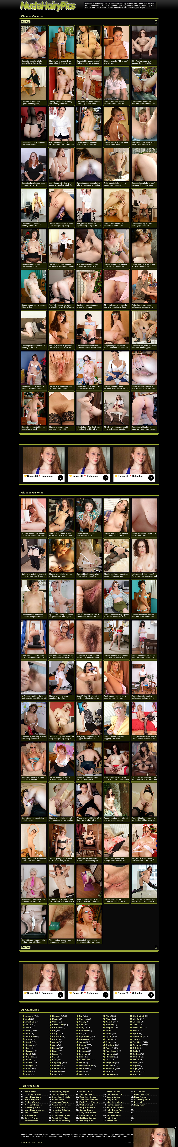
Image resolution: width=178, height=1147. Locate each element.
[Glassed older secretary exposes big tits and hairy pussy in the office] (116, 596)
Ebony (55, 1051)
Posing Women (32, 1102)
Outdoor (110, 1045)
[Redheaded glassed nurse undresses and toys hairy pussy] (89, 922)
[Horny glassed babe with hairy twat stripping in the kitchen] (61, 83)
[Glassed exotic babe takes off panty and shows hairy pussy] (144, 596)
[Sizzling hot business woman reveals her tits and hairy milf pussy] (89, 840)
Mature (82, 1068)
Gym (81, 1025)
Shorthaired (138, 1016)
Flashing (56, 1071)
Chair (54, 1022)
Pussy (109, 1065)
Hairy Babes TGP (142, 1094)
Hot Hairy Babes (59, 1094)
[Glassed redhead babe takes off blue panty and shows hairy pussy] (116, 637)
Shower (136, 1022)
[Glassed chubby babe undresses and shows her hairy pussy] (144, 327)
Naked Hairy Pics (60, 1118)
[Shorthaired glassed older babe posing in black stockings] (116, 556)
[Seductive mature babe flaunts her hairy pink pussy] (34, 759)
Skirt (135, 1025)
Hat (80, 1033)
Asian (28, 1025)
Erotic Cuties (85, 1092)
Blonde (28, 1062)
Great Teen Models (61, 1097)
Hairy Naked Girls (87, 1107)
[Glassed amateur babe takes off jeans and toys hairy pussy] (61, 205)
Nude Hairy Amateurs (34, 1110)
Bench (28, 1054)
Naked (109, 1022)
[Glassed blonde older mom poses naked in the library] (89, 124)
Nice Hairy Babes (33, 1107)
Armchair (29, 1022)
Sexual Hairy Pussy (61, 1121)
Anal (27, 1019)
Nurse (109, 1033)
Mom (108, 1016)
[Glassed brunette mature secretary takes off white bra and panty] (116, 368)
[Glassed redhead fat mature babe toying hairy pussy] (61, 759)
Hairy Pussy (139, 1105)
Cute (54, 1045)
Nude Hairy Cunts (33, 1097)
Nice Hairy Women (115, 1102)
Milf (81, 1071)
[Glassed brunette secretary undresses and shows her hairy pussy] (144, 678)
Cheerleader (58, 1025)
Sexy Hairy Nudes (87, 1113)
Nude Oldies (30, 1115)
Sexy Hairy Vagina (60, 1092)
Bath (27, 1033)
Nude (108, 1030)
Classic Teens (86, 1110)
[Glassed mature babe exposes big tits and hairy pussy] (144, 246)
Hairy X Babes (113, 1092)
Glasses (83, 1019)
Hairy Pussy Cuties (61, 1115)
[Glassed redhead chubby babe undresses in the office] (34, 165)
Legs (81, 1048)
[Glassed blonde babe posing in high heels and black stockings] (144, 800)
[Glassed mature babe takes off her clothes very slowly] (89, 368)
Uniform (136, 1071)
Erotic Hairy (30, 1092)
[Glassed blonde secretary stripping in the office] (34, 205)
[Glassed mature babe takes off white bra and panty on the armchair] (34, 368)
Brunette (56, 1016)
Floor (54, 1074)
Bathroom (30, 1036)
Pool (108, 1060)
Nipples (109, 1028)
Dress (55, 1048)
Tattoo (136, 1060)
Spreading (138, 1036)
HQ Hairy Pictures (33, 1094)
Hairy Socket (113, 1113)
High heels (84, 1036)
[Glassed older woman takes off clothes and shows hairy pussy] (89, 43)
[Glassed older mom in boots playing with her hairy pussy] (116, 881)
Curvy (55, 1042)
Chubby (56, 1028)
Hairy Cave (112, 1121)
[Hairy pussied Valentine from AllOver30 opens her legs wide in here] (61, 515)
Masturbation (85, 1065)
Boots (28, 1071)
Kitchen (82, 1045)
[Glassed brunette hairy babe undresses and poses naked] (34, 596)
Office (109, 1039)
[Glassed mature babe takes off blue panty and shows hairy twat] (61, 800)
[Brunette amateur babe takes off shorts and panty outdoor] (116, 800)
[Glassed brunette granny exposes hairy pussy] (34, 246)
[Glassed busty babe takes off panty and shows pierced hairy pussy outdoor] (144, 83)
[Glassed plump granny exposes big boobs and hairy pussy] (34, 881)
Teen (135, 1062)
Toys (135, 1068)
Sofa (135, 1030)
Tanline (136, 1054)
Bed (27, 1048)
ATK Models (139, 1092)
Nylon (109, 1036)
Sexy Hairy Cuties (87, 1097)
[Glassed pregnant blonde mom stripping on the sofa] (34, 327)
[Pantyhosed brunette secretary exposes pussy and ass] (34, 124)
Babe (27, 1030)
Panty (108, 1048)
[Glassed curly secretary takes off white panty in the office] (34, 718)
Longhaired (84, 1060)
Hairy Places (140, 1097)
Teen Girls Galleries (88, 1099)
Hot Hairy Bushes (87, 1118)
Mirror (82, 1074)
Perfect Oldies (31, 1113)
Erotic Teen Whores (88, 1102)
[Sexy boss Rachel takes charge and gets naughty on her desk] (144, 881)
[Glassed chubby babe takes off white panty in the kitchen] (89, 83)
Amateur (29, 1016)
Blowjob (29, 1065)
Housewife (84, 1039)
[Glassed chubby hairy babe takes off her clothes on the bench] (34, 43)
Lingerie (83, 1054)
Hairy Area (111, 1118)
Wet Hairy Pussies (33, 1105)
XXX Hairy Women (115, 1107)
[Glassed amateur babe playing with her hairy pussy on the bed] (89, 165)
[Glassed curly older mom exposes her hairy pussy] (34, 83)
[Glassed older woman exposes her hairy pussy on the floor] (61, 368)
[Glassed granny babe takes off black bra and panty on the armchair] (116, 246)
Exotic (55, 1054)
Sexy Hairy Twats (142, 1099)
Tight (135, 1065)
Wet (134, 1074)
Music (109, 1019)
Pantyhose (111, 1051)
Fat (53, 1057)
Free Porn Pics (31, 1121)
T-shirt (136, 1048)
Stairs (135, 1039)
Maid (81, 1062)
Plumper (110, 1057)
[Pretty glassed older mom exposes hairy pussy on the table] (61, 124)
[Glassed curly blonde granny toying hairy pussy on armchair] (144, 409)
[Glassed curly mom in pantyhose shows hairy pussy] (144, 515)
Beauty (28, 1045)
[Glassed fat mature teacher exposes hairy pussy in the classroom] (116, 83)
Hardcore (83, 1030)
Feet (54, 1060)
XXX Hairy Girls (86, 1094)
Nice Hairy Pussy (60, 1107)
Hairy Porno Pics (115, 1110)
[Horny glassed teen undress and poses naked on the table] (34, 840)
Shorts (136, 1019)
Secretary (110, 1074)
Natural (109, 1025)
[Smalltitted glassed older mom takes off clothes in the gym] (144, 124)
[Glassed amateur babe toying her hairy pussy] (34, 800)
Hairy (81, 1028)
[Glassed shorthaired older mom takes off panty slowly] (34, 409)
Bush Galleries (114, 1115)
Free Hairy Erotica (87, 1115)
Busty (55, 1019)
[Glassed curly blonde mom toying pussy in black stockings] (116, 840)
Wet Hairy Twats (87, 1121)
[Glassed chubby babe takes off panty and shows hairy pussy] (144, 165)
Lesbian (83, 1051)
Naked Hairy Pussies (61, 1105)
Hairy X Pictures (114, 1105)
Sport (135, 1033)
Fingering (56, 1062)
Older (108, 1042)
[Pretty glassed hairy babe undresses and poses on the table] (144, 287)
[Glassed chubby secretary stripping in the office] (61, 678)
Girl (80, 1016)
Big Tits (29, 1057)
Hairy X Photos (31, 1118)
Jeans (82, 1042)
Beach (28, 1042)
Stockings (137, 1042)
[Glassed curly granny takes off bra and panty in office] (89, 759)
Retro (108, 1071)
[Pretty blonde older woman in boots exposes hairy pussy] (116, 678)
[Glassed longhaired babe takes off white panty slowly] (116, 124)
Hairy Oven (57, 1113)
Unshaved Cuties (87, 1105)
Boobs (28, 1068)
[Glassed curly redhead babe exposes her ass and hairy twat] (144, 368)
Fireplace (56, 1065)
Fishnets (56, 1068)
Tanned (136, 1057)
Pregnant (110, 1062)
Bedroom (29, 1051)
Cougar (55, 1033)
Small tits (137, 1028)
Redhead (110, 1068)
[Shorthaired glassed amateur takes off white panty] (89, 287)
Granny (82, 1022)
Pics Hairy (139, 1102)
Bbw (27, 1039)
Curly (54, 1039)
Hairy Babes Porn (115, 1094)
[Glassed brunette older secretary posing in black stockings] (34, 922)
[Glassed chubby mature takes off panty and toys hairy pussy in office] (61, 718)
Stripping (137, 1045)
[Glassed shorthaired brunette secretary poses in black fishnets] (61, 246)
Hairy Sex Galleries (61, 1110)
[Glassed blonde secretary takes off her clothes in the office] (89, 556)
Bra (27, 1074)
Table (135, 1051)
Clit (53, 1030)
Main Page (25, 22)
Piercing (110, 1054)
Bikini (28, 1060)
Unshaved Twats (60, 1102)
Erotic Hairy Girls (33, 1099)
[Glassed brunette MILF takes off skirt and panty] (116, 43)
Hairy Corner (58, 1099)
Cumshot (56, 1036)
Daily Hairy (112, 1099)
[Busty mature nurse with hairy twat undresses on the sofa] (144, 840)
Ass (27, 1028)
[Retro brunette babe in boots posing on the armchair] (116, 165)
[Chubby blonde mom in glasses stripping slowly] (34, 287)
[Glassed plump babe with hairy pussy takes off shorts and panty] (61, 43)
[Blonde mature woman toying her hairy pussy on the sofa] (61, 922)
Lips (81, 1057)
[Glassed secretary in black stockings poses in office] (144, 205)
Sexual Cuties (113, 1097)
